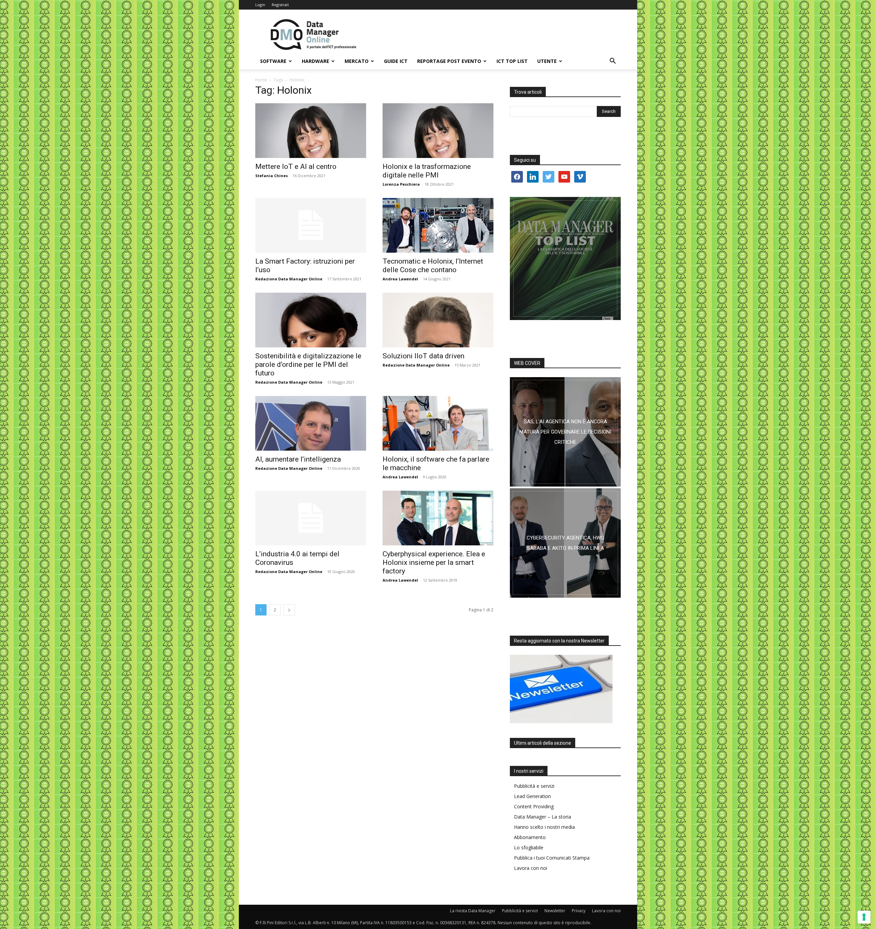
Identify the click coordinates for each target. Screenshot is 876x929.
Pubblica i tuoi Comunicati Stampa (552, 857)
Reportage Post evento (449, 61)
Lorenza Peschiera (401, 184)
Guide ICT (396, 61)
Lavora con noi (530, 868)
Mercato (357, 61)
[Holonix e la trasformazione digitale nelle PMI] (438, 130)
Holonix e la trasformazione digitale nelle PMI (427, 170)
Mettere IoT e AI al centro (295, 166)
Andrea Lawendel (400, 278)
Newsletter (554, 911)
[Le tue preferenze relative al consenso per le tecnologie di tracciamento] (864, 917)
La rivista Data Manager (472, 911)
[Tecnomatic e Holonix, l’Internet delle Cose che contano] (438, 225)
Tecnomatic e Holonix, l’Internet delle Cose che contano (433, 265)
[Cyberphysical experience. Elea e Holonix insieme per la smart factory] (438, 518)
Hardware (315, 61)
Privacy (578, 911)
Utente (547, 61)
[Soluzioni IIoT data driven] (438, 320)
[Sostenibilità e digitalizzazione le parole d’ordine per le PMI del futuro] (310, 320)
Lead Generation (532, 796)
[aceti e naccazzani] (565, 543)
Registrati (280, 4)
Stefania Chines (271, 175)
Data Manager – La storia (542, 816)
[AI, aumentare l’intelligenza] (310, 423)
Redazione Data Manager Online (288, 278)
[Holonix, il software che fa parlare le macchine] (438, 423)
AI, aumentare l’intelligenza (298, 459)
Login (260, 4)
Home (261, 80)
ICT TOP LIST (512, 61)
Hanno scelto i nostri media (544, 827)
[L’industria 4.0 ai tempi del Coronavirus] (310, 518)
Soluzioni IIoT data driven (423, 356)
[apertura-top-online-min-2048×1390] (565, 258)
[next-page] (289, 609)
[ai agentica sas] (565, 432)
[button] (612, 61)
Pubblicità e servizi (534, 786)
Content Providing (534, 806)
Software (273, 61)
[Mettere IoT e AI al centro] (310, 130)
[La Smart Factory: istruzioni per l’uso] (310, 225)
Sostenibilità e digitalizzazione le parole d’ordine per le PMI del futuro (308, 364)
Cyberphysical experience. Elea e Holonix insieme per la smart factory (434, 562)
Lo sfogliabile (528, 847)
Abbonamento (530, 837)
